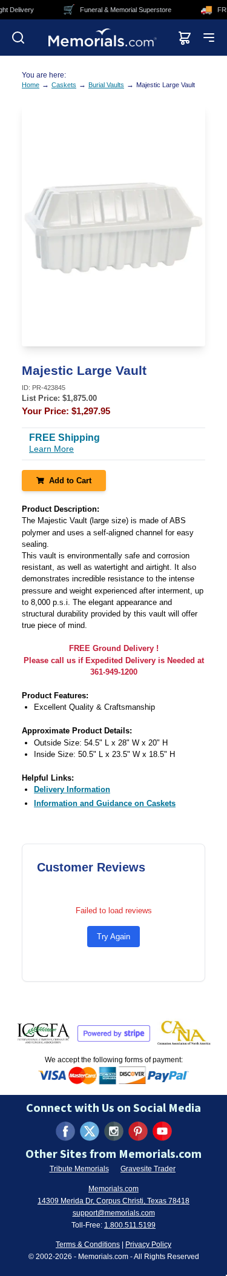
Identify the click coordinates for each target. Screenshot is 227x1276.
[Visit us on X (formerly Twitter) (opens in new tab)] (89, 1131)
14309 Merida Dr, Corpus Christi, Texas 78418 (113, 1201)
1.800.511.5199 (130, 1225)
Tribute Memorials (79, 1169)
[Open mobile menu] (209, 37)
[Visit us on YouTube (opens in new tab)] (162, 1131)
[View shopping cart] (184, 37)
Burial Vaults (106, 84)
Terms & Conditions (88, 1244)
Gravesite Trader (148, 1169)
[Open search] (18, 37)
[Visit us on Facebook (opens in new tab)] (65, 1131)
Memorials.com (113, 1189)
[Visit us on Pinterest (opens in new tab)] (138, 1131)
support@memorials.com (114, 1213)
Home (30, 84)
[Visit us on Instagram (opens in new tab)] (113, 1131)
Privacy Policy (148, 1244)
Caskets (63, 84)
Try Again (113, 936)
